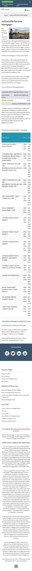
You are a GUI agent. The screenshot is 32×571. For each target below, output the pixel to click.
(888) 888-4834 (9, 429)
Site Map (3, 411)
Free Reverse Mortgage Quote (9, 378)
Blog (3, 4)
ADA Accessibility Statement (8, 421)
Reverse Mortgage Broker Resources (10, 392)
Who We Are (4, 381)
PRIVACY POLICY (7, 442)
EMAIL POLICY (26, 442)
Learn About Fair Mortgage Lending (10, 416)
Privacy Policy (5, 413)
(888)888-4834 (9, 1)
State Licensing (18, 429)
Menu (28, 10)
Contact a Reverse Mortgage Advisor (22, 5)
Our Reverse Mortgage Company (8, 5)
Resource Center (5, 373)
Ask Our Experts (5, 376)
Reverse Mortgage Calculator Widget (11, 390)
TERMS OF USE (17, 442)
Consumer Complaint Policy (8, 418)
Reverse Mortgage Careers (8, 399)
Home (6, 15)
